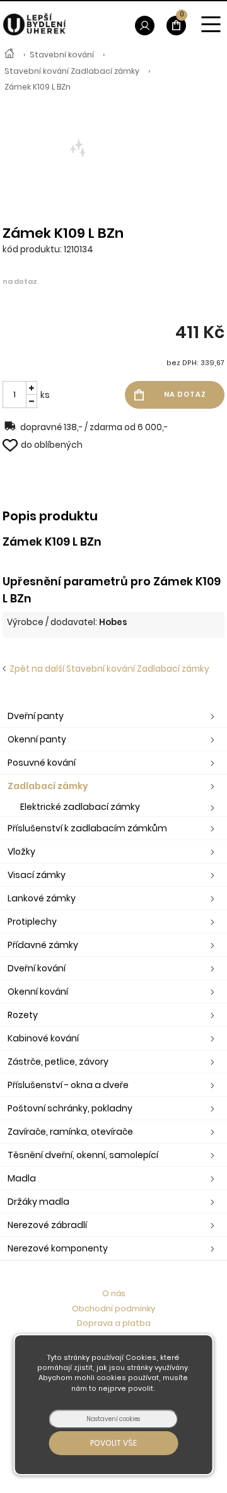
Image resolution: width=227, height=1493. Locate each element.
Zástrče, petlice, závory (58, 1061)
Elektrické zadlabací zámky (80, 806)
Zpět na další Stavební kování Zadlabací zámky (107, 669)
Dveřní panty (36, 716)
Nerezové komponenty (58, 1248)
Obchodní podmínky (113, 1308)
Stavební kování (62, 54)
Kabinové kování (43, 1038)
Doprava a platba (114, 1323)
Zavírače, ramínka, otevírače (70, 1131)
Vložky (21, 851)
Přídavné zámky (43, 945)
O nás (113, 1293)
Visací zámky (37, 875)
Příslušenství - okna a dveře (68, 1085)
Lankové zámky (42, 898)
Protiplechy (32, 921)
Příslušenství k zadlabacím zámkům (87, 828)
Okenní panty (37, 739)
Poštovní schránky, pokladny (70, 1108)
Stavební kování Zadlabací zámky (71, 71)
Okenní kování (38, 991)
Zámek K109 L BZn (37, 86)
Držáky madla (38, 1201)
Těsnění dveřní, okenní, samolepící (83, 1155)
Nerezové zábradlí (47, 1225)
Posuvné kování (42, 762)
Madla (22, 1178)
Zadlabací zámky (48, 786)
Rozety (23, 1015)
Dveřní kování (37, 968)
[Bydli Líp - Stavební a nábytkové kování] (9, 55)
